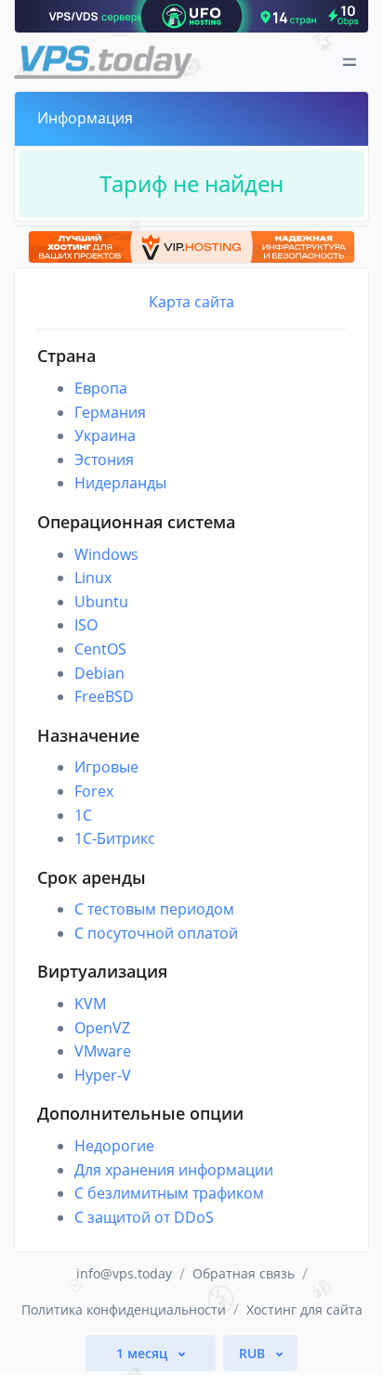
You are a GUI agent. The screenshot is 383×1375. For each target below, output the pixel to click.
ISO (86, 625)
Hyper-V (102, 1075)
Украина (105, 435)
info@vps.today (124, 1273)
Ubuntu (101, 601)
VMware (102, 1051)
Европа (100, 388)
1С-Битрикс (114, 838)
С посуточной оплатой (156, 933)
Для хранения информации (173, 1170)
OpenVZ (102, 1028)
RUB (254, 1353)
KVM (90, 1003)
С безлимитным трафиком (169, 1193)
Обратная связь (243, 1273)
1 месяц (143, 1353)
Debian (99, 673)
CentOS (100, 649)
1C (83, 815)
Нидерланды (120, 483)
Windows (106, 554)
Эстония (104, 459)
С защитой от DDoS (144, 1217)
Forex (93, 791)
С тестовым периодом (154, 909)
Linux (93, 577)
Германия (110, 412)
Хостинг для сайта (304, 1309)
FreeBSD (104, 696)
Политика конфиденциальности (123, 1309)
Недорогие (114, 1145)
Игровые (106, 767)
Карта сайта (191, 302)
